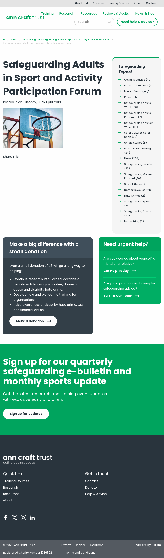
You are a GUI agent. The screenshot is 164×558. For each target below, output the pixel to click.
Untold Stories (133, 143)
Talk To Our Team (117, 295)
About (78, 3)
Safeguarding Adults (137, 211)
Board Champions (136, 85)
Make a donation (30, 321)
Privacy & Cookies (73, 545)
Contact (151, 3)
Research (66, 13)
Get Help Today (116, 271)
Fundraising (131, 221)
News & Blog (144, 13)
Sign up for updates (26, 413)
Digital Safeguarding (137, 148)
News (127, 158)
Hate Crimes (132, 196)
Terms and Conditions (80, 553)
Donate (138, 3)
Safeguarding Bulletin (138, 164)
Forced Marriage (135, 91)
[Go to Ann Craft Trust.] (4, 39)
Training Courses (119, 3)
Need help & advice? (137, 21)
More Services (95, 3)
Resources (89, 13)
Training (47, 13)
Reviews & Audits (116, 13)
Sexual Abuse (133, 184)
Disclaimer (96, 545)
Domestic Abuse (135, 190)
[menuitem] (48, 13)
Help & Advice (96, 494)
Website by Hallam (148, 545)
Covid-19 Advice (134, 80)
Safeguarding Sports (137, 201)
